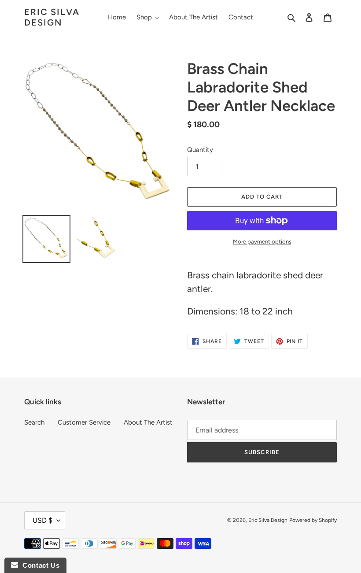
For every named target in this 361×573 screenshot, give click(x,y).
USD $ (42, 520)
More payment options (262, 241)
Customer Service (84, 422)
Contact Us (38, 565)
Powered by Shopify (313, 520)
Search (34, 422)
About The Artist (148, 422)
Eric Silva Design (52, 17)
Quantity (200, 150)
